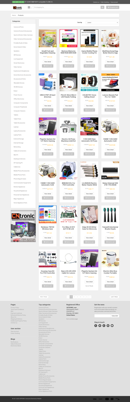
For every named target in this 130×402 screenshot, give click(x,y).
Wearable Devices (19, 83)
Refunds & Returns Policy (18, 315)
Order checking (105, 2)
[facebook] (95, 325)
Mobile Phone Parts (19, 175)
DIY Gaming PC (18, 163)
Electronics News (16, 346)
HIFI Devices (17, 55)
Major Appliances (19, 199)
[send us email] (112, 325)
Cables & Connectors (20, 151)
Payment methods (16, 313)
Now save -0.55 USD (18, 2)
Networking (17, 147)
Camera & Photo (19, 27)
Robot (15, 91)
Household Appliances (20, 191)
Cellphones (17, 167)
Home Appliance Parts (20, 203)
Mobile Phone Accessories (22, 171)
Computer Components (21, 103)
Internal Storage (18, 143)
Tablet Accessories (19, 123)
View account (114, 2)
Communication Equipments (22, 183)
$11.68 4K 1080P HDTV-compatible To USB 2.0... (39, 2)
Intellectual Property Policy (19, 321)
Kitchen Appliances (19, 187)
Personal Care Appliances (21, 195)
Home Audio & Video (20, 47)
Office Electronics (19, 99)
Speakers (16, 51)
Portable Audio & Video (21, 43)
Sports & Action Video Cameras (23, 35)
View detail (47, 61)
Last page (114, 297)
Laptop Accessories (20, 131)
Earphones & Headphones (21, 71)
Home (14, 15)
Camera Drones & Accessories (23, 31)
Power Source (18, 95)
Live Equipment (18, 59)
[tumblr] (103, 325)
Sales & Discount (16, 344)
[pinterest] (108, 325)
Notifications (14, 342)
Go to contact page (72, 319)
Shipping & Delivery (16, 319)
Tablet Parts (17, 119)
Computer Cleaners (19, 111)
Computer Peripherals (20, 107)
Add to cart (48, 66)
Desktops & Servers (19, 159)
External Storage (19, 139)
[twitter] (99, 325)
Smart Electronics (19, 63)
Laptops (16, 127)
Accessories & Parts (20, 79)
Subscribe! (115, 316)
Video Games (18, 67)
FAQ (12, 311)
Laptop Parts (17, 135)
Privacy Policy (15, 307)
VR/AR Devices (18, 87)
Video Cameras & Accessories (23, 39)
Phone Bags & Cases (20, 179)
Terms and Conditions (17, 309)
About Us (13, 317)
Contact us (96, 2)
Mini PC (16, 155)
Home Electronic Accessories (22, 75)
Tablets (16, 115)
